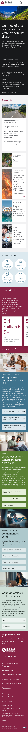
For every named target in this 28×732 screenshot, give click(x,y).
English (4, 720)
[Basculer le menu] (25, 3)
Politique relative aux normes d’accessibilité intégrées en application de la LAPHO (13, 715)
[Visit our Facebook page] (2, 656)
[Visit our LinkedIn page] (15, 656)
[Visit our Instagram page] (12, 656)
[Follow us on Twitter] (6, 656)
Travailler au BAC (7, 702)
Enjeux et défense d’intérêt (12, 675)
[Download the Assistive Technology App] (24, 727)
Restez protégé (7, 670)
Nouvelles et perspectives (11, 683)
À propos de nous (8, 688)
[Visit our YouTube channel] (9, 656)
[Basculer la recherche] (21, 2)
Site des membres (7, 705)
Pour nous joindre (7, 694)
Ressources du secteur (10, 679)
